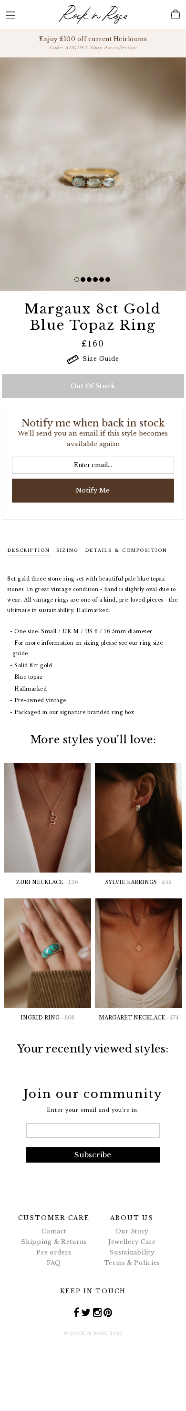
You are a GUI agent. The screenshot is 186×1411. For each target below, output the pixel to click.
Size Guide (99, 358)
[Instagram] (97, 1312)
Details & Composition (126, 550)
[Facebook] (76, 1312)
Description (28, 550)
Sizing (67, 550)
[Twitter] (86, 1312)
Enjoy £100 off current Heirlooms (93, 42)
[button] (76, 279)
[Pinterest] (108, 1312)
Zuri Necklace (47, 882)
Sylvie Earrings (138, 882)
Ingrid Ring (47, 1018)
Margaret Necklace (139, 1018)
